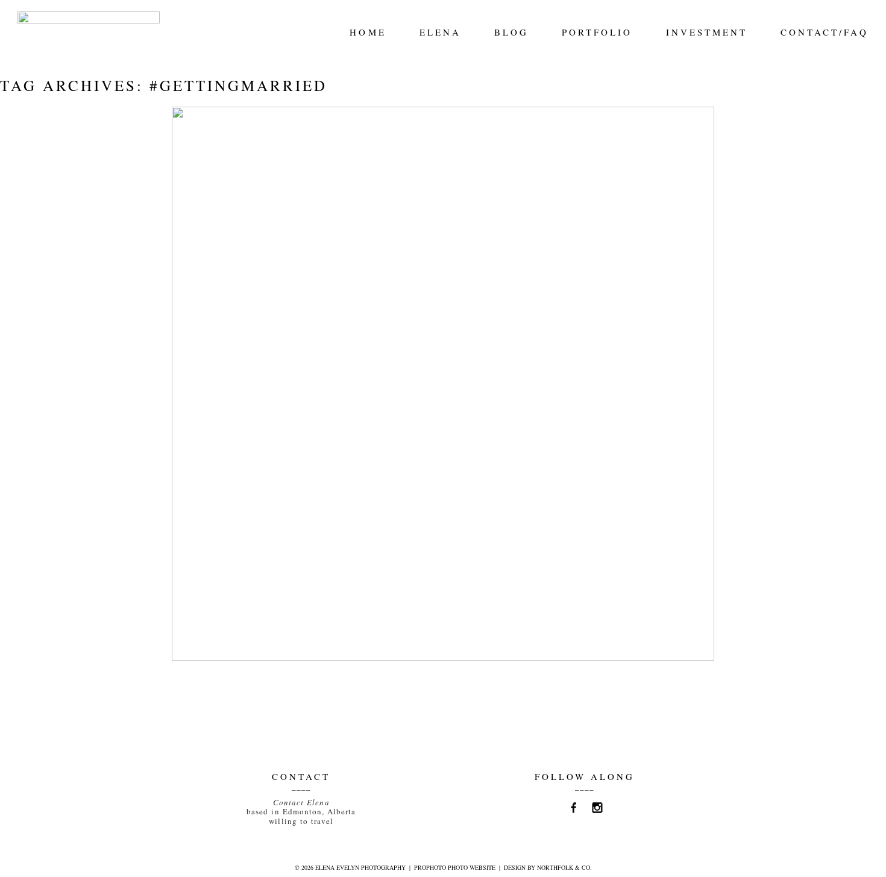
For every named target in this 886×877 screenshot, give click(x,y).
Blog (511, 32)
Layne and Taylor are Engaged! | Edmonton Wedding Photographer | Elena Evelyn (440, 151)
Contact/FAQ (825, 32)
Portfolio (597, 32)
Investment (707, 32)
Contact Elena (301, 802)
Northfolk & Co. (564, 867)
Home (368, 32)
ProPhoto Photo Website (454, 867)
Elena (440, 32)
